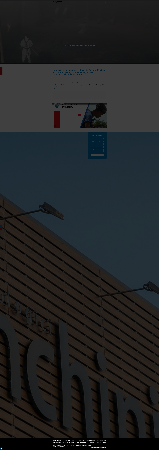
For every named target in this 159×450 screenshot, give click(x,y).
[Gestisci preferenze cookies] (1, 449)
